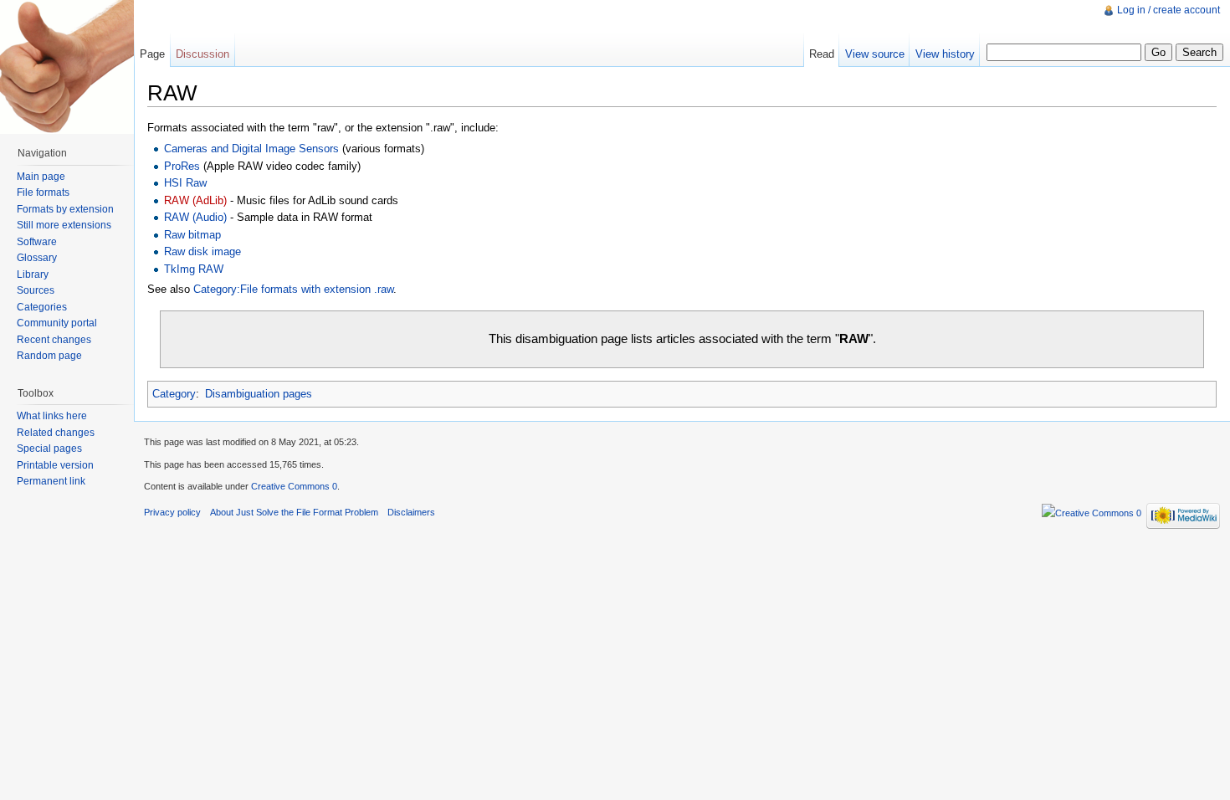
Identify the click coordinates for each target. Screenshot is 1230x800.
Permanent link (51, 481)
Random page (49, 356)
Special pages (49, 448)
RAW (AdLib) (195, 200)
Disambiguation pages (258, 393)
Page (152, 54)
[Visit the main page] (67, 67)
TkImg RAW (193, 269)
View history (945, 54)
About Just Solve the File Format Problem (294, 512)
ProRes (182, 166)
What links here (52, 416)
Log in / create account (1168, 10)
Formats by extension (65, 209)
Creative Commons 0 (294, 486)
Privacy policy (172, 512)
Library (33, 274)
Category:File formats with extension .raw (293, 289)
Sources (35, 290)
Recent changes (54, 340)
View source (875, 54)
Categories (42, 307)
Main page (41, 176)
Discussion (202, 54)
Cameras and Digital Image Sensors (251, 148)
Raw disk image (202, 251)
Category (174, 393)
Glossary (37, 258)
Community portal (57, 323)
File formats (43, 192)
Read (821, 54)
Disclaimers (411, 512)
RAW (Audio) (195, 217)
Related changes (56, 432)
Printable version (55, 465)
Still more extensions (64, 225)
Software (37, 242)
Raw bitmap (192, 234)
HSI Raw (185, 183)
